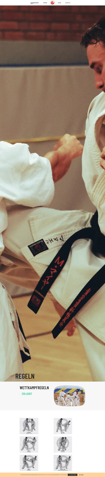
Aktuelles (67, 2)
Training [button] (45, 2)
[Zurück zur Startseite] (52, 2)
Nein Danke (81, 474)
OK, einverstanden (72, 474)
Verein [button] (59, 2)
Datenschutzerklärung (48, 474)
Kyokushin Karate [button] (35, 2)
